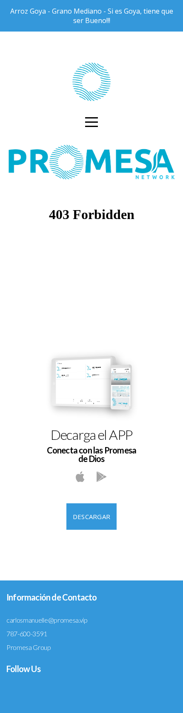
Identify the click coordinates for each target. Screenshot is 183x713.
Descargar (92, 516)
